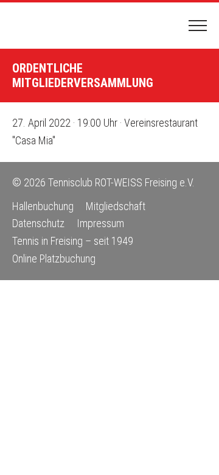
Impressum (100, 223)
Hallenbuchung (43, 206)
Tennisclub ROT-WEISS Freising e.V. (57, 26)
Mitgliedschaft (115, 206)
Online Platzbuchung (54, 258)
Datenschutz (38, 223)
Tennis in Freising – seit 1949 (72, 240)
